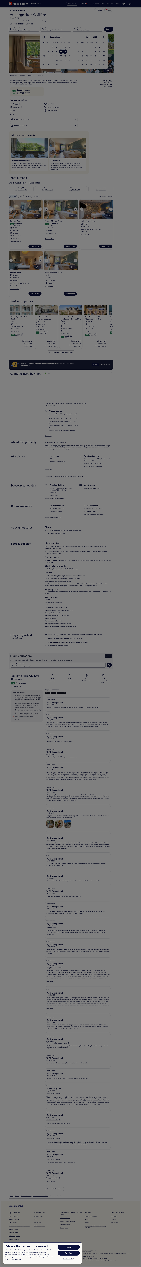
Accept (69, 1247)
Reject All (68, 1253)
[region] (42, 1253)
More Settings (68, 1259)
